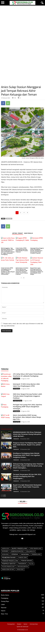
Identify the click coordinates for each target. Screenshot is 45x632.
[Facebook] (3, 103)
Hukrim (3, 611)
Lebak (3, 604)
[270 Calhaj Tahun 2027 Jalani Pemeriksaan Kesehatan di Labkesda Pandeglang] (6, 377)
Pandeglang (16, 378)
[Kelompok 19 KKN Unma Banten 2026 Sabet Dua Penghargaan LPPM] (6, 387)
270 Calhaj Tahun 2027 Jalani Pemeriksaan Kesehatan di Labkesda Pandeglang (28, 375)
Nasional (9, 218)
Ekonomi (5, 551)
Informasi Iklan (34, 624)
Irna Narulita (30, 551)
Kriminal (14, 554)
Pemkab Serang (26, 560)
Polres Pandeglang (8, 566)
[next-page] (24, 278)
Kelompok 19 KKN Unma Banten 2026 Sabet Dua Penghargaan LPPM (26, 385)
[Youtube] (22, 538)
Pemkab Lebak (22, 557)
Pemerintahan (8, 557)
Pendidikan (22, 563)
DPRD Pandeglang (35, 548)
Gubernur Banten (17, 551)
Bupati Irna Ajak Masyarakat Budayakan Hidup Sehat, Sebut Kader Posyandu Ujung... (27, 487)
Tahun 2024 (20, 569)
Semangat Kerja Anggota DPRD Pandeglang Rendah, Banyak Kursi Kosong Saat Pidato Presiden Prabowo (37, 250)
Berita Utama (5, 595)
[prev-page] (21, 278)
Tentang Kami (11, 624)
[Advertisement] (22, 29)
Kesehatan (5, 554)
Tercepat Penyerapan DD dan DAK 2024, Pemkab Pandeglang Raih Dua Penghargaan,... (27, 476)
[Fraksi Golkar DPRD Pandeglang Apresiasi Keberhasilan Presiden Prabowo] (22, 242)
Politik (31, 563)
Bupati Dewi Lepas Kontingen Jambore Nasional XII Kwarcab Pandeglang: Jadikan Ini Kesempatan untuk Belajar (36, 271)
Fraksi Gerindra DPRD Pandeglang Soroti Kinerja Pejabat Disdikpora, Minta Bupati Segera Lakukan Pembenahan (8, 271)
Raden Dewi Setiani (8, 569)
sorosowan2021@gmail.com (27, 534)
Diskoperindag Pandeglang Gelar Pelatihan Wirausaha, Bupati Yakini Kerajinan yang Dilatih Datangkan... (28, 466)
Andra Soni (5, 548)
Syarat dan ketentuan (22, 626)
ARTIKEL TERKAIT (17, 233)
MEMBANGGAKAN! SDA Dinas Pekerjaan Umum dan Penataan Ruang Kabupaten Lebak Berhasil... (27, 434)
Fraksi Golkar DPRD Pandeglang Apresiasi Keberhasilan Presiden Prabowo (22, 250)
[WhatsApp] (8, 103)
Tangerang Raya (18, 400)
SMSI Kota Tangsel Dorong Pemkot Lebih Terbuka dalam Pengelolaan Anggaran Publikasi (27, 396)
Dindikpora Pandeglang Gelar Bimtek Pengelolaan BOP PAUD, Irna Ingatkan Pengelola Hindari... (26, 455)
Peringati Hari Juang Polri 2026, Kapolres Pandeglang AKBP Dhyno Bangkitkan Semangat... (27, 407)
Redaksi (19, 624)
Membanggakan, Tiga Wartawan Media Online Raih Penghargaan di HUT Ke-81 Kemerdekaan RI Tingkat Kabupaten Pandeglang (8, 251)
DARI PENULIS (28, 233)
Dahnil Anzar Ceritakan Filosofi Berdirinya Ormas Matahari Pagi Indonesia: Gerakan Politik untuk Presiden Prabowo (22, 271)
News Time (4, 614)
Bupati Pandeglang (19, 548)
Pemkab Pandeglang (10, 561)
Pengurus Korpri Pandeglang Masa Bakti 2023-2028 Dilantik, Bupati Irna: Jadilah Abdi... (27, 445)
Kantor (25, 624)
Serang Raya (17, 421)
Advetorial (16, 438)
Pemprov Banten (8, 564)
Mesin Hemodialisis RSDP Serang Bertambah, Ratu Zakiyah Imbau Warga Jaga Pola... (27, 417)
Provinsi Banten (23, 566)
